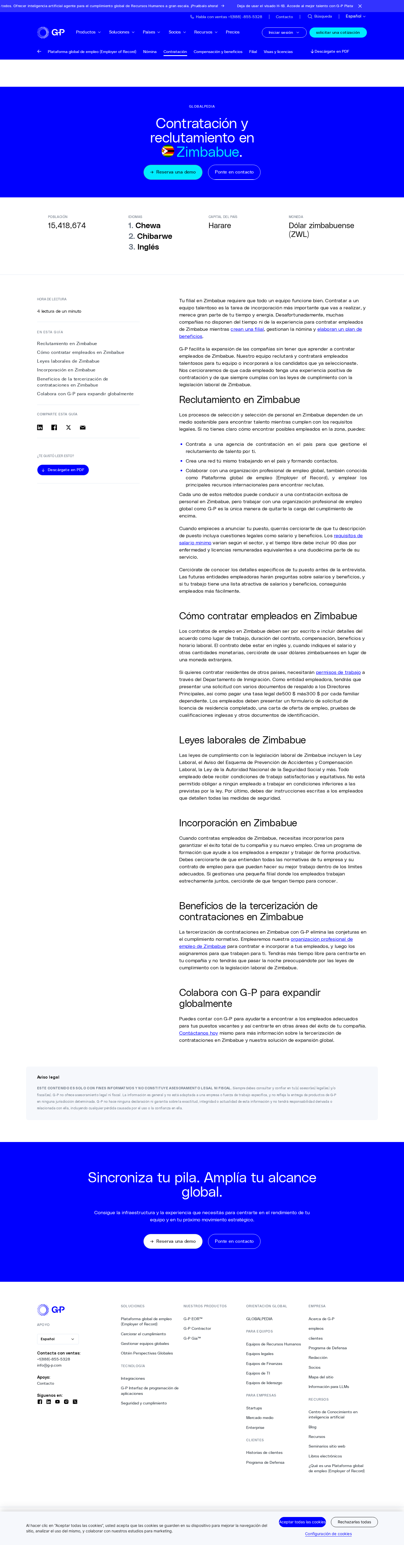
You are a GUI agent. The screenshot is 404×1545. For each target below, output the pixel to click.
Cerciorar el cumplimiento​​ (143, 1334)
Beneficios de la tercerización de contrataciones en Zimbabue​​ (72, 382)
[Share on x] (68, 427)
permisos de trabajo (338, 672)
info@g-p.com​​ (49, 1365)
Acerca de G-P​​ (322, 1319)
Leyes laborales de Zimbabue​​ (68, 361)
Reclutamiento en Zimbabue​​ (67, 343)
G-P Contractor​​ (197, 1328)
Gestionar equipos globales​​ (145, 1343)
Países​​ (149, 32)
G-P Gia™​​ (192, 1338)
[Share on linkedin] (40, 427)
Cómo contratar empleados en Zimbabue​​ (81, 352)
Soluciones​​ (119, 32)
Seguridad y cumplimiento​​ (144, 1403)
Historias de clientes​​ (264, 1452)
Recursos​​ (203, 32)
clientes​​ (316, 1338)
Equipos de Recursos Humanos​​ (273, 1344)
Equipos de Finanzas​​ (264, 1363)
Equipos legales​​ (260, 1353)
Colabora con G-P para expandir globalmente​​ (85, 393)
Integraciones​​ (133, 1378)
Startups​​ (254, 1408)
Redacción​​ (318, 1357)
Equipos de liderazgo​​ (264, 1383)
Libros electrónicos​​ (325, 1456)
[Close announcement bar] (360, 6)
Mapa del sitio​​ (321, 1377)
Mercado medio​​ (260, 1417)
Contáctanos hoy (198, 1032)
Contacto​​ (45, 1383)
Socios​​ (175, 32)
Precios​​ (233, 32)
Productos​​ (86, 32)
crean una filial (247, 329)
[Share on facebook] (54, 427)
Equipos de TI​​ (258, 1373)
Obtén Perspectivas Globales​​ (147, 1353)
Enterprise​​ (255, 1427)
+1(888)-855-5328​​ (53, 1359)
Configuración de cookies (328, 1533)
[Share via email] (82, 427)
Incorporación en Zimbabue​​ (66, 370)
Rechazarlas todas (354, 1521)
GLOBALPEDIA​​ (259, 1319)
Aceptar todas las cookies (302, 1521)
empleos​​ (316, 1328)
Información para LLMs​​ (329, 1386)
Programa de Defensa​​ (265, 1462)
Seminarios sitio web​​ (327, 1446)
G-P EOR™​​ (193, 1319)
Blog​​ (313, 1427)
